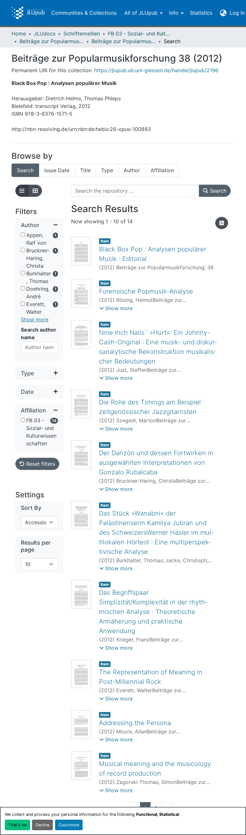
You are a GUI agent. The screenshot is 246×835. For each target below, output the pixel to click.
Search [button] (217, 191)
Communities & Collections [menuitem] (84, 13)
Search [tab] (25, 170)
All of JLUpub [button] (141, 13)
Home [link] (19, 33)
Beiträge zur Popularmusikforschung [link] (52, 41)
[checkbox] (23, 235)
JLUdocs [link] (44, 33)
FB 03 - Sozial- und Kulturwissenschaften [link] (140, 33)
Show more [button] (34, 319)
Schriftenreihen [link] (81, 33)
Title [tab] (85, 170)
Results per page (36, 546)
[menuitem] (143, 13)
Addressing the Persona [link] (135, 723)
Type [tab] (107, 170)
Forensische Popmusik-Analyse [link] (146, 291)
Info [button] (173, 13)
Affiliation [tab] (162, 170)
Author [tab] (132, 170)
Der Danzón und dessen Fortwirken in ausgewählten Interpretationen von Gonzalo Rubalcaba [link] (156, 462)
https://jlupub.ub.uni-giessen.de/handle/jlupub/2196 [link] (156, 70)
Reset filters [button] (40, 464)
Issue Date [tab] (57, 170)
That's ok (17, 825)
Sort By (31, 507)
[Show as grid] (35, 191)
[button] (28, 12)
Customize (69, 825)
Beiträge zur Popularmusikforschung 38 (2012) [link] (124, 41)
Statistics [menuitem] (201, 13)
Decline (42, 825)
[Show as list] (22, 191)
